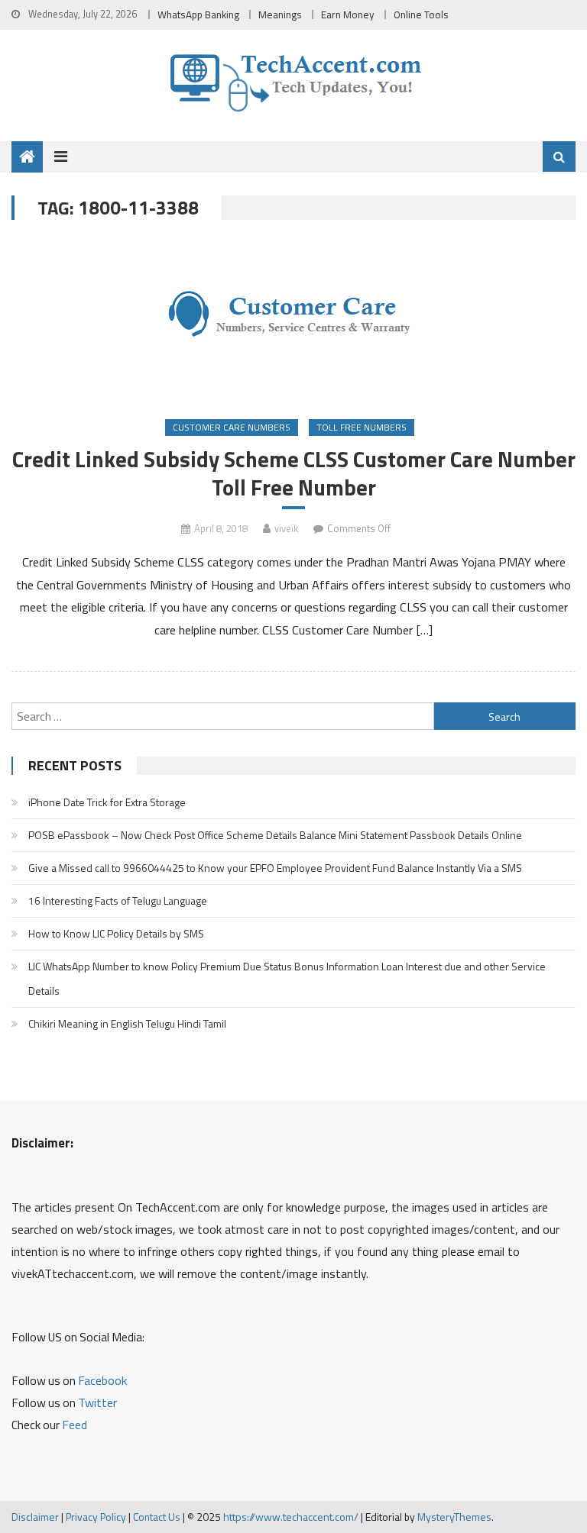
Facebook (102, 1380)
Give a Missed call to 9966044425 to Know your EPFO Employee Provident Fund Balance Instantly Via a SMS (275, 868)
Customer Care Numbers (231, 427)
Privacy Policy (96, 1517)
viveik (286, 528)
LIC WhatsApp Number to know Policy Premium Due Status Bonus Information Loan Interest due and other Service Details (287, 978)
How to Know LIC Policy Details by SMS (116, 933)
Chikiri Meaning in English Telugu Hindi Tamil (127, 1023)
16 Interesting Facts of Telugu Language (117, 900)
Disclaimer (35, 1517)
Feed (74, 1424)
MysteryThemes (454, 1517)
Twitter (97, 1402)
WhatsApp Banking (198, 14)
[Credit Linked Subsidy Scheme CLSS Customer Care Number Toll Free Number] (293, 321)
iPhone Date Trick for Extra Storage (107, 802)
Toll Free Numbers (361, 427)
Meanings (280, 14)
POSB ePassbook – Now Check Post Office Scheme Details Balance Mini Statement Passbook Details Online (275, 835)
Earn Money (348, 14)
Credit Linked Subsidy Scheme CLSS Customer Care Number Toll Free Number (293, 473)
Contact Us (156, 1517)
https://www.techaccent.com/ (290, 1517)
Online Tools (421, 14)
